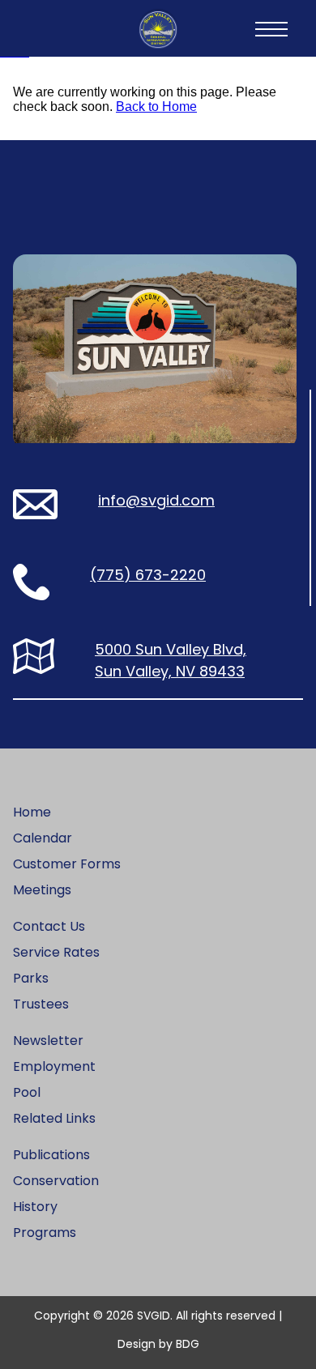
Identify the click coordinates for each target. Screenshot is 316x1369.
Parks (31, 978)
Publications (51, 1154)
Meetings (42, 890)
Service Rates (56, 952)
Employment (54, 1066)
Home (32, 812)
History (35, 1206)
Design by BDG (158, 1344)
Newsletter (48, 1040)
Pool (27, 1092)
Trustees (41, 1004)
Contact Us (49, 926)
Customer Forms (67, 864)
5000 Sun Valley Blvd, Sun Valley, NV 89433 (170, 660)
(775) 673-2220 (148, 575)
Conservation (56, 1180)
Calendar (42, 838)
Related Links (54, 1118)
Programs (44, 1232)
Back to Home (156, 106)
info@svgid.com (156, 500)
